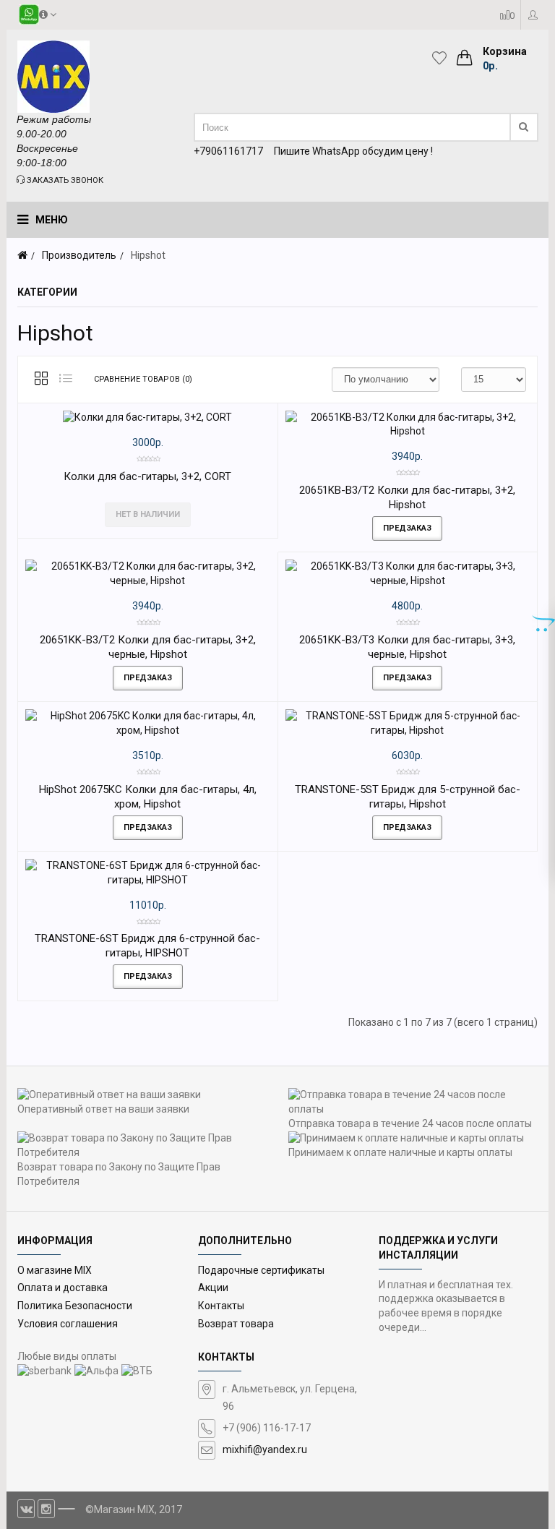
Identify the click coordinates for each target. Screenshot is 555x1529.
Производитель (79, 255)
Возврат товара (236, 1323)
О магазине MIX (54, 1270)
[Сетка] (41, 379)
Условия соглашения (67, 1323)
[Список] (65, 379)
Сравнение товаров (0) (143, 379)
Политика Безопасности (74, 1305)
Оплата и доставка (62, 1287)
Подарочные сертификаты (261, 1270)
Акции (213, 1287)
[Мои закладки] (443, 57)
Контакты (221, 1305)
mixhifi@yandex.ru (265, 1449)
